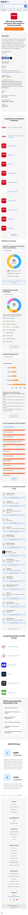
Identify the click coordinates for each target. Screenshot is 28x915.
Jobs (14, 839)
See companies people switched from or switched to (14, 282)
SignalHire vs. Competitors (14, 886)
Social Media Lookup (14, 881)
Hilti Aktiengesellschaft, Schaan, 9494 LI (12, 72)
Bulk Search (14, 879)
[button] (14, 235)
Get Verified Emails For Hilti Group (14, 29)
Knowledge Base (14, 823)
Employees (19, 10)
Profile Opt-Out (14, 858)
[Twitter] (11, 58)
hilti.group (4, 53)
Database (14, 804)
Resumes (14, 837)
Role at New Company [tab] (19, 427)
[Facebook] (3, 58)
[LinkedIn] (8, 58)
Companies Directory (14, 831)
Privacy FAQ (14, 853)
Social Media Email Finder (14, 876)
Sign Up (14, 478)
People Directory (14, 834)
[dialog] (2, 913)
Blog (14, 820)
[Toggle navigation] (25, 2)
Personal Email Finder (14, 873)
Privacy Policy (14, 855)
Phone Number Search (14, 884)
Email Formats (12, 10)
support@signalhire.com (14, 896)
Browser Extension (14, 807)
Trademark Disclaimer (14, 865)
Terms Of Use (14, 850)
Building (4, 67)
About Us (14, 848)
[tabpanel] (14, 453)
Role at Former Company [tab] (9, 427)
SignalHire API (14, 809)
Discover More (14, 346)
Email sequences (14, 812)
